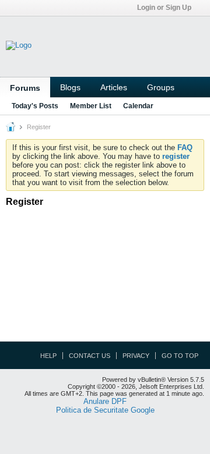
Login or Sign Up (164, 7)
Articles (113, 87)
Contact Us (89, 355)
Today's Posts (35, 106)
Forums (25, 88)
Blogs (70, 87)
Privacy (136, 355)
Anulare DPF (105, 401)
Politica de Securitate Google (105, 410)
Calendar (138, 106)
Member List (90, 106)
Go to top (180, 355)
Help (48, 355)
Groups (160, 87)
